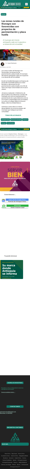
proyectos (25, 119)
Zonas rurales (10, 123)
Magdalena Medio (23, 461)
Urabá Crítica (18, 463)
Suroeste (11, 463)
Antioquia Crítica (5, 119)
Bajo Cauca (14, 459)
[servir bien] (15, 191)
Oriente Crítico (12, 134)
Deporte (16, 467)
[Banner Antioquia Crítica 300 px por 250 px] (11, 158)
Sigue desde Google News (17, 199)
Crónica (24, 463)
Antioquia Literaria (22, 465)
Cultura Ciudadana (7, 465)
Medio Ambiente (23, 467)
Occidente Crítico (5, 461)
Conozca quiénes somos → (8, 397)
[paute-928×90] (15, 8)
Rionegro (3, 14)
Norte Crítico (21, 459)
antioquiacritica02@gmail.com (8, 417)
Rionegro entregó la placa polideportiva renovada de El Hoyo (15, 331)
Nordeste (5, 463)
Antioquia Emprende (7, 467)
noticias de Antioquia (16, 119)
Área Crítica (7, 459)
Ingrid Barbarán (12, 63)
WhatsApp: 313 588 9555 (6, 418)
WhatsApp (17, 205)
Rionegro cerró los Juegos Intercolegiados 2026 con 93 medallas (14, 303)
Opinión (14, 465)
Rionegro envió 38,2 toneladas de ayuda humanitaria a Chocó (15, 359)
